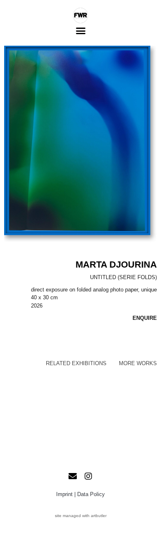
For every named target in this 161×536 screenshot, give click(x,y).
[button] (80, 31)
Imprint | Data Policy (80, 494)
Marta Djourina (116, 264)
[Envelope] (72, 476)
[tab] (76, 363)
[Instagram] (88, 476)
